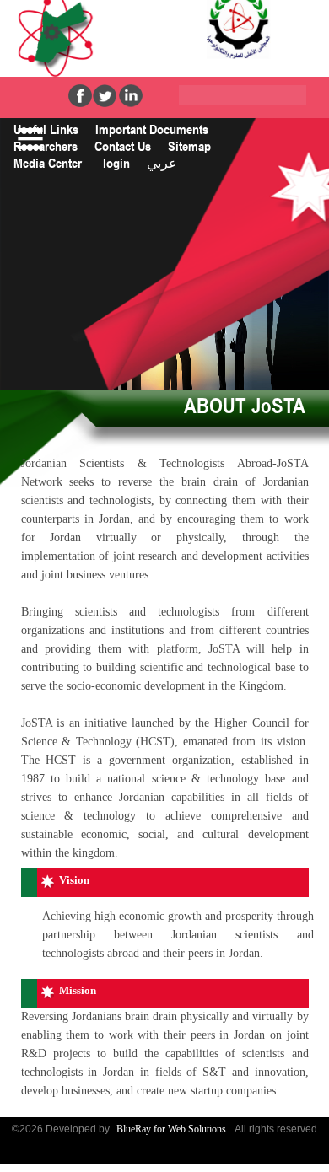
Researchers (45, 145)
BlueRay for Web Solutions (171, 1129)
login (116, 162)
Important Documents (151, 129)
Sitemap (189, 145)
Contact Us (122, 145)
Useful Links (45, 129)
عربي (162, 162)
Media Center (47, 162)
